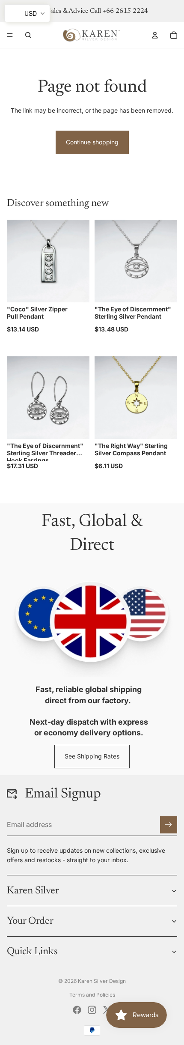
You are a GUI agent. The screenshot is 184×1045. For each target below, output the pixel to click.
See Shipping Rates (92, 756)
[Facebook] (77, 1010)
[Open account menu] (154, 35)
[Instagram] (92, 1010)
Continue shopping (92, 142)
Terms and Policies (92, 994)
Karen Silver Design (102, 981)
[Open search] (28, 35)
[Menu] (10, 35)
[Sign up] (168, 824)
